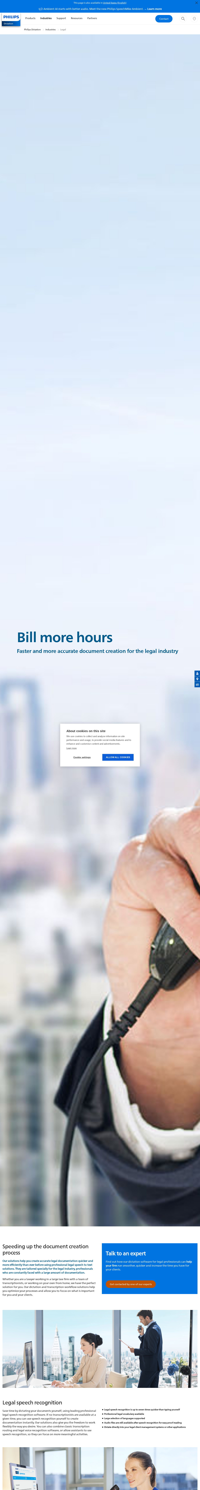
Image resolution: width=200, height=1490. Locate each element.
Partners (92, 18)
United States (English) (114, 3)
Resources (76, 18)
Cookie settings (82, 757)
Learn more (71, 748)
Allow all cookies (118, 757)
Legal (63, 29)
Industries (46, 18)
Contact (163, 19)
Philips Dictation (32, 29)
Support (61, 18)
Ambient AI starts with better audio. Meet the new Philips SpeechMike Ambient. (102, 8)
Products (30, 18)
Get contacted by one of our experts (131, 1284)
